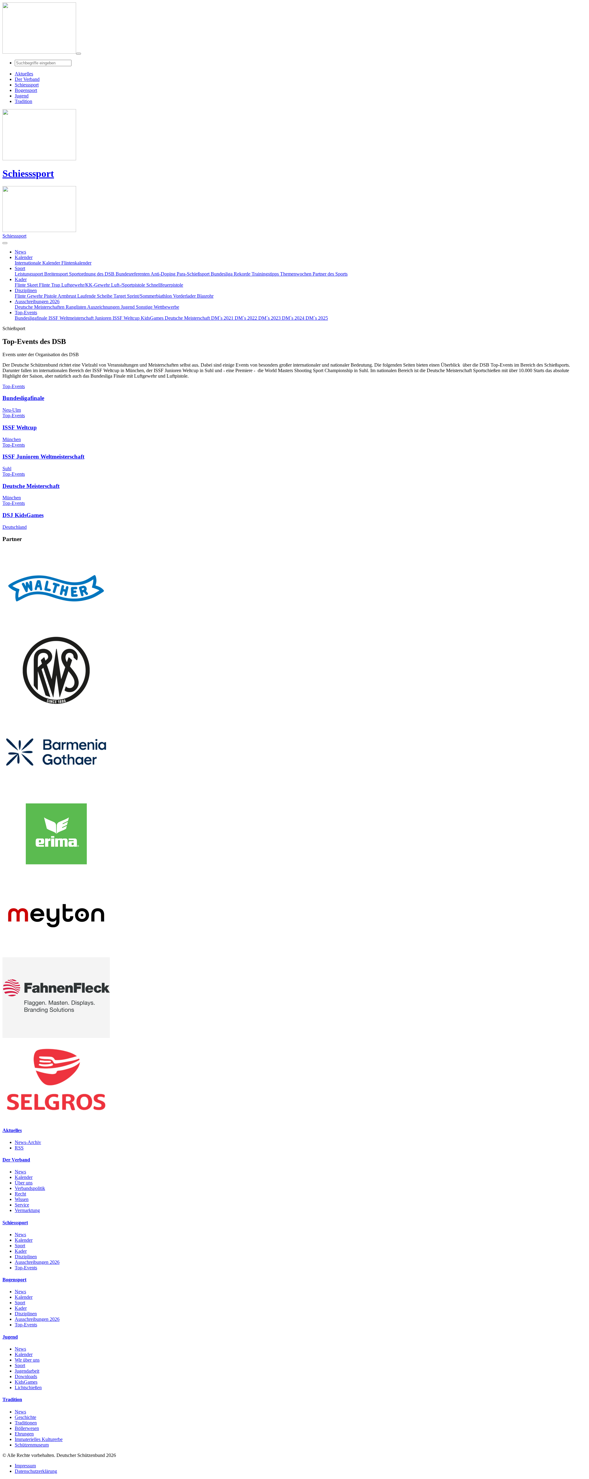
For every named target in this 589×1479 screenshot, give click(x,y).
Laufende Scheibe (95, 296)
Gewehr (35, 296)
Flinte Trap (50, 285)
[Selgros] (56, 1118)
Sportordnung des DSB (92, 273)
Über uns (24, 1182)
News (20, 1171)
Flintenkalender (76, 262)
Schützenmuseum (32, 1444)
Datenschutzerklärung (36, 1471)
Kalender (24, 1177)
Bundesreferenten (133, 273)
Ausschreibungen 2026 (37, 1262)
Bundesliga (222, 273)
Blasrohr (205, 296)
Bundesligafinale (31, 318)
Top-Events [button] (26, 312)
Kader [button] (21, 279)
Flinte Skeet (27, 285)
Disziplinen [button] (26, 290)
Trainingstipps (266, 273)
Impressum (25, 1465)
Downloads (26, 1376)
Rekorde (243, 273)
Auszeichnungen (104, 307)
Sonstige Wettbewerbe (157, 307)
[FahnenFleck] (56, 1036)
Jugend (128, 307)
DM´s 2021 (223, 318)
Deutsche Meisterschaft (188, 318)
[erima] (56, 872)
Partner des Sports (330, 273)
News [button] (20, 251)
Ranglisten (76, 307)
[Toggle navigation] (78, 54)
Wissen (22, 1199)
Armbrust (67, 296)
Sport (20, 1245)
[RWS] (56, 708)
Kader (21, 1251)
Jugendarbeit (27, 1371)
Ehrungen (24, 1433)
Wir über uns (27, 1360)
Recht (20, 1193)
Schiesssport (28, 173)
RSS (19, 1147)
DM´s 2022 (246, 318)
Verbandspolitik (30, 1188)
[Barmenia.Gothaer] (56, 790)
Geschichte (25, 1417)
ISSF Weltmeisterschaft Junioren (80, 318)
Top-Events (26, 1267)
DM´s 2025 (317, 318)
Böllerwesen (27, 1428)
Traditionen (26, 1422)
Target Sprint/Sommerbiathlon (143, 296)
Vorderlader (185, 296)
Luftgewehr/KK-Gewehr (86, 285)
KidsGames (153, 318)
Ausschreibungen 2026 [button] (37, 301)
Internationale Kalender (38, 262)
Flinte (21, 296)
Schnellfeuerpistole (164, 285)
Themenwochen (296, 273)
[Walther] (56, 627)
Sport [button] (20, 268)
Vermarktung (27, 1210)
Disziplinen (26, 1256)
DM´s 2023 (270, 318)
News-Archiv (28, 1142)
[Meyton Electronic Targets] (56, 954)
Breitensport (56, 273)
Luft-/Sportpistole (128, 285)
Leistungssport (29, 273)
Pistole (51, 296)
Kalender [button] (24, 257)
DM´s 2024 (294, 318)
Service (22, 1204)
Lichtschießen (28, 1387)
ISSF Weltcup (127, 318)
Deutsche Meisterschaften (40, 307)
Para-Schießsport (194, 273)
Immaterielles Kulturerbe (39, 1439)
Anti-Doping (164, 273)
